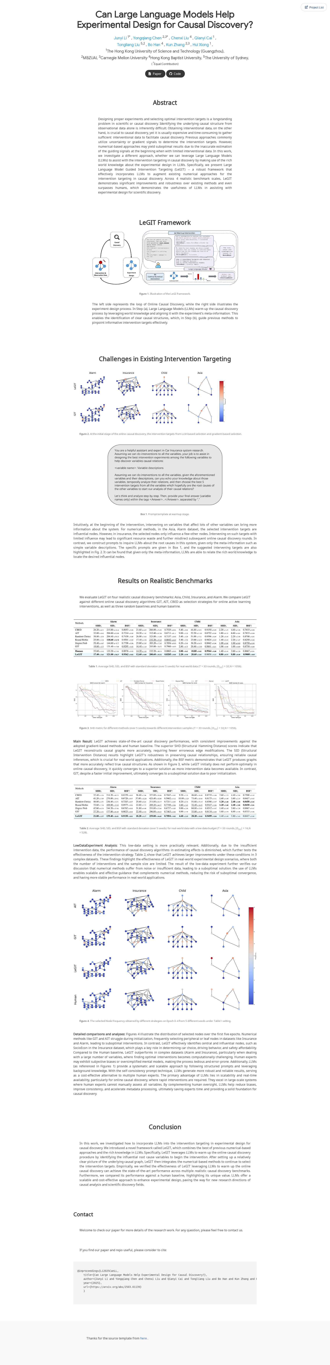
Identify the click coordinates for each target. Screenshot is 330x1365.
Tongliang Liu (128, 44)
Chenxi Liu (180, 38)
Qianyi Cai (203, 38)
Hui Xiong (200, 44)
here (143, 1338)
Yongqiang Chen (147, 38)
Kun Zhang (175, 44)
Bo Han (154, 44)
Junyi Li (120, 38)
